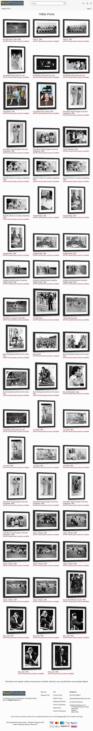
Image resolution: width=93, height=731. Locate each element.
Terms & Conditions (59, 705)
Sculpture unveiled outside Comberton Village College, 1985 (15, 281)
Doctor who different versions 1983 (74, 600)
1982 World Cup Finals (70, 318)
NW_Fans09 (37, 354)
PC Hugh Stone (38, 318)
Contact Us (72, 692)
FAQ (54, 692)
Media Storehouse (31, 724)
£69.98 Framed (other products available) (16, 41)
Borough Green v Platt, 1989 (12, 39)
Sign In (89, 9)
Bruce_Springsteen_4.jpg (71, 392)
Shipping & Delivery (59, 701)
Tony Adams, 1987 (9, 111)
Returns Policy (57, 698)
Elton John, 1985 (8, 636)
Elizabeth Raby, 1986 (39, 216)
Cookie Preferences (59, 711)
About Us (44, 692)
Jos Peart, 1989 (38, 430)
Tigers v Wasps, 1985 (40, 533)
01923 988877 (76, 695)
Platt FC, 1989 (37, 39)
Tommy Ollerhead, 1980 (70, 149)
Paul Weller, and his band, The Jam (14, 75)
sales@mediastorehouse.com (80, 698)
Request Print (6, 9)
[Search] (64, 3)
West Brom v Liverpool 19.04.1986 (14, 318)
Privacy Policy (57, 695)
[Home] (12, 5)
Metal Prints (57, 708)
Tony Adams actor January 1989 (43, 111)
